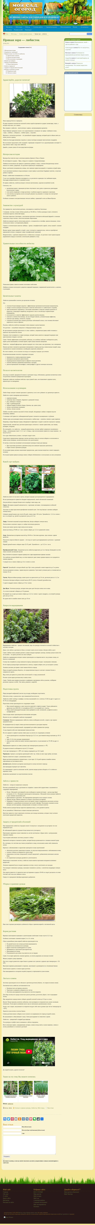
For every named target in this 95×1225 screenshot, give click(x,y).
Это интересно (84, 27)
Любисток (34, 1108)
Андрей (67, 58)
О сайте (5, 1196)
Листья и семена (11, 73)
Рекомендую (28, 30)
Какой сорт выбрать (9, 61)
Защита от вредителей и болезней (13, 67)
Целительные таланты (12, 55)
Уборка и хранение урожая (11, 69)
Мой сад (27, 27)
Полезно (75, 27)
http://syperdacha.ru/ (64, 1214)
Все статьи (9, 30)
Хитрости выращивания (10, 62)
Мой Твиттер (68, 1194)
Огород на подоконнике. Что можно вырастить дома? (76, 65)
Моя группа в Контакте (71, 1192)
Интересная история (10, 50)
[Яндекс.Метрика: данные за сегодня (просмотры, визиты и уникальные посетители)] (8, 1217)
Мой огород (19, 27)
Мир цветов (9, 27)
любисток (10, 1103)
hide (30, 47)
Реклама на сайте (18, 30)
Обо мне (5, 1194)
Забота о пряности (9, 66)
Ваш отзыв (51, 1108)
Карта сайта (6, 1198)
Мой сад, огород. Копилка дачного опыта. (28, 1212)
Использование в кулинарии (14, 59)
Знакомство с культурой (10, 52)
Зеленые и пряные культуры (25, 34)
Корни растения (11, 71)
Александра (68, 47)
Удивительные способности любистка (14, 54)
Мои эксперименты (65, 27)
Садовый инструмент (51, 27)
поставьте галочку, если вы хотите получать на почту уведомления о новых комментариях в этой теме (30, 1161)
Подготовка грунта (12, 64)
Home (7, 34)
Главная (5, 1192)
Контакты (6, 1200)
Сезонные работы (38, 27)
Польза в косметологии (13, 57)
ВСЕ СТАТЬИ (38, 1192)
